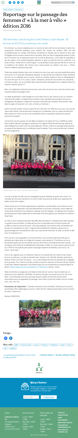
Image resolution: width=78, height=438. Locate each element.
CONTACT (61, 413)
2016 (16, 345)
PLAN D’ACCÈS (63, 415)
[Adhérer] (39, 367)
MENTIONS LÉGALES (65, 422)
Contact (22, 2)
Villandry (13, 348)
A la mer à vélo (26, 345)
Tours (70, 345)
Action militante (8, 9)
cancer (36, 345)
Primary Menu (3, 2)
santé (62, 345)
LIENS (60, 418)
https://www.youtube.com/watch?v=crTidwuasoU (28, 267)
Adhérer (39, 372)
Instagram (14, 2)
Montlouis (54, 345)
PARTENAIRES (63, 420)
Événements (18, 9)
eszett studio (43, 435)
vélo (5, 348)
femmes (45, 345)
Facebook (10, 2)
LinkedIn (18, 2)
